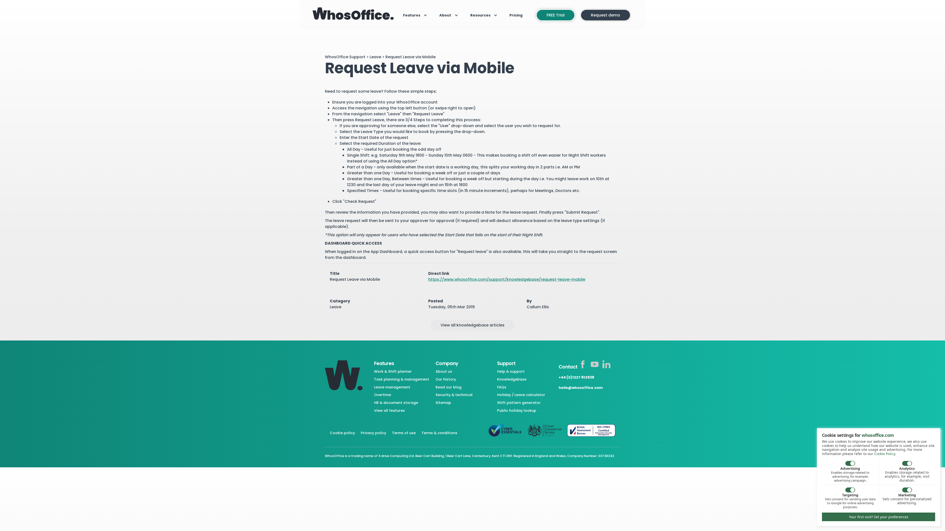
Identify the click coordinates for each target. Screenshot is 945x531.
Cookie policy (342, 432)
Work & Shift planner (393, 371)
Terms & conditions (439, 432)
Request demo (605, 15)
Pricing (515, 15)
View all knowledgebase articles (472, 325)
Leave (375, 57)
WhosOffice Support (345, 57)
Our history (446, 379)
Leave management (392, 387)
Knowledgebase (511, 379)
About (445, 15)
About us (444, 371)
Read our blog (448, 387)
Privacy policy (373, 432)
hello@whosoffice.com (581, 387)
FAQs (501, 387)
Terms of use (404, 432)
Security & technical (454, 394)
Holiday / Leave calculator (521, 394)
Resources (480, 15)
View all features (389, 410)
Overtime (382, 394)
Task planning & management (401, 379)
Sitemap (443, 402)
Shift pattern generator (519, 402)
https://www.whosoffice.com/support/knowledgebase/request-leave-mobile (506, 279)
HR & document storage (396, 402)
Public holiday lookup (516, 410)
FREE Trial (556, 15)
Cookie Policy (884, 453)
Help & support (511, 371)
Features (411, 15)
